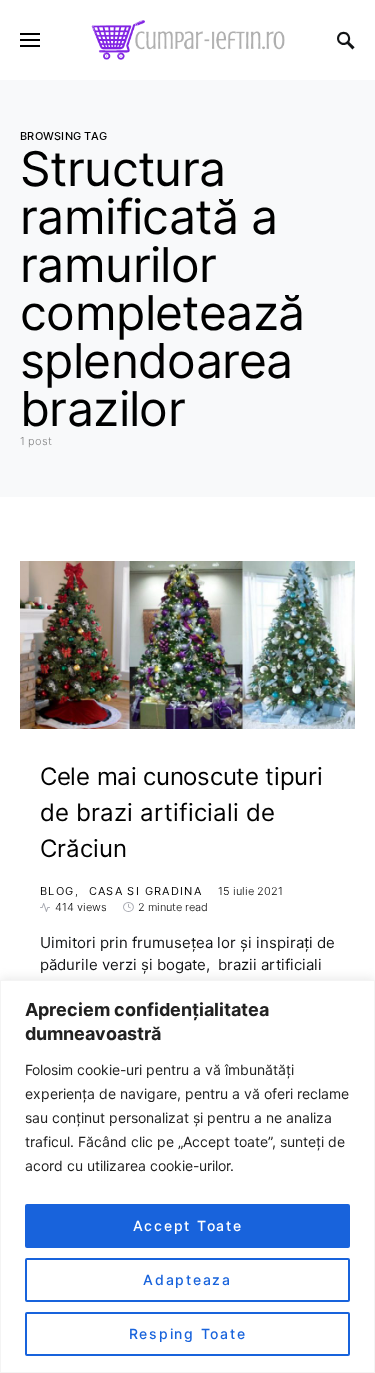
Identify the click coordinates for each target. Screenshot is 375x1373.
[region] (187, 1176)
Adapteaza (187, 1279)
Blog (57, 891)
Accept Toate (188, 1225)
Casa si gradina (146, 891)
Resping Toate (188, 1333)
